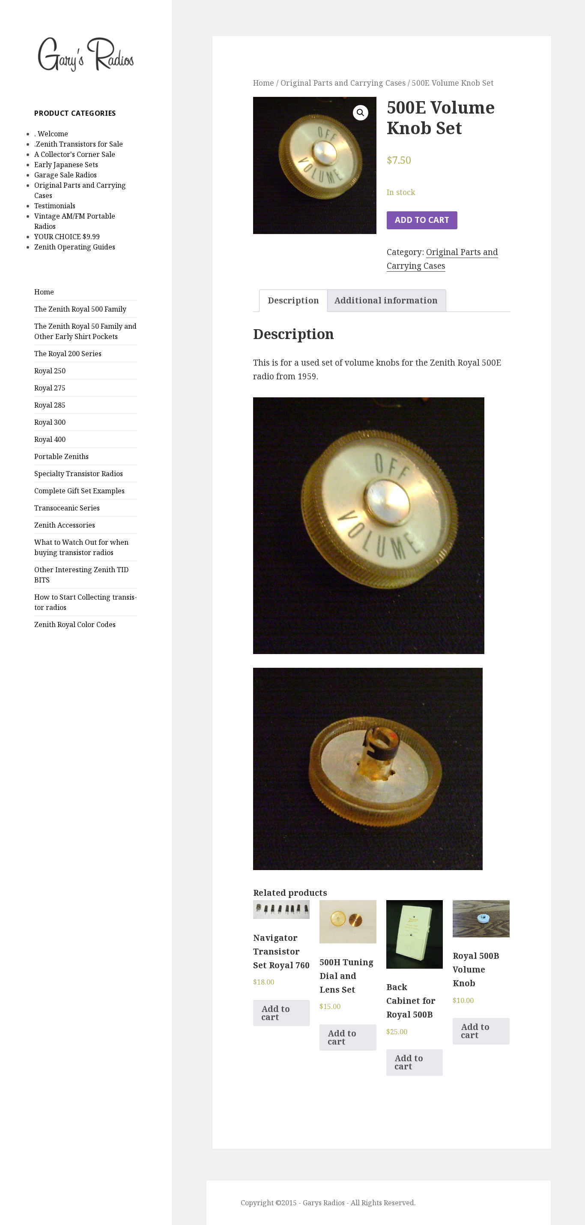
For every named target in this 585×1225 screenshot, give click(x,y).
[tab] (293, 300)
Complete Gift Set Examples (79, 490)
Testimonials (54, 205)
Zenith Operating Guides (74, 247)
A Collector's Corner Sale (74, 154)
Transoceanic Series (67, 508)
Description (293, 300)
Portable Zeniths (61, 456)
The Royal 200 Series (67, 353)
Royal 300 (50, 422)
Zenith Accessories (64, 525)
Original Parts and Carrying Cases (343, 83)
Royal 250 (50, 370)
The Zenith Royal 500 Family (80, 309)
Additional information (386, 300)
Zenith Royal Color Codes (75, 624)
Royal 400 (50, 439)
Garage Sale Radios (65, 175)
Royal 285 (50, 405)
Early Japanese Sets (66, 164)
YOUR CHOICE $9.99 (67, 236)
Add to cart (422, 219)
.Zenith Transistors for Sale (78, 144)
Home (44, 292)
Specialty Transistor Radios (78, 473)
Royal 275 (50, 388)
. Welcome (51, 133)
